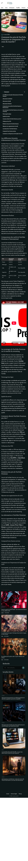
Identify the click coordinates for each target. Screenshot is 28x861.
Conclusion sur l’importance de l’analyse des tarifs (12, 133)
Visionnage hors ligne (7, 114)
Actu (2, 636)
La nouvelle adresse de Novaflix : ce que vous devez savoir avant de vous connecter (12, 752)
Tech (3, 46)
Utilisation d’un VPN (7, 121)
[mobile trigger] (2, 3)
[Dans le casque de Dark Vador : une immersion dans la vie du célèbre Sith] (14, 599)
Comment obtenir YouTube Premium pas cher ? (12, 119)
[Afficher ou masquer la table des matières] (17, 92)
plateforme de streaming (21, 75)
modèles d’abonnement (5, 58)
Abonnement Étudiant (7, 103)
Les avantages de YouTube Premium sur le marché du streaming (13, 110)
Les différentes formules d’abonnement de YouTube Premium (13, 95)
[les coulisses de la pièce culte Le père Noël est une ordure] (14, 646)
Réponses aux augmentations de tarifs (10, 126)
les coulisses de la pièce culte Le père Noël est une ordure (12, 657)
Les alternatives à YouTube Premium (10, 128)
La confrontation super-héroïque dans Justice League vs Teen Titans (13, 633)
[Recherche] (26, 3)
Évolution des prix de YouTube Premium (11, 123)
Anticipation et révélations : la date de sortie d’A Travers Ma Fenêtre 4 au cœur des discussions (13, 779)
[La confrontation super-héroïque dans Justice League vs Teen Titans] (14, 623)
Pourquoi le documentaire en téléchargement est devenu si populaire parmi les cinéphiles (13, 698)
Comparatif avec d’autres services (9, 131)
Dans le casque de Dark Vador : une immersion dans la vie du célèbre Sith (14, 610)
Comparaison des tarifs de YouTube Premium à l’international (12, 106)
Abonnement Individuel (7, 98)
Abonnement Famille (7, 101)
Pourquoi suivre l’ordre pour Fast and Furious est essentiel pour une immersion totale (13, 725)
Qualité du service (6, 116)
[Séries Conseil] (10, 3)
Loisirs (2, 612)
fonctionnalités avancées (13, 62)
